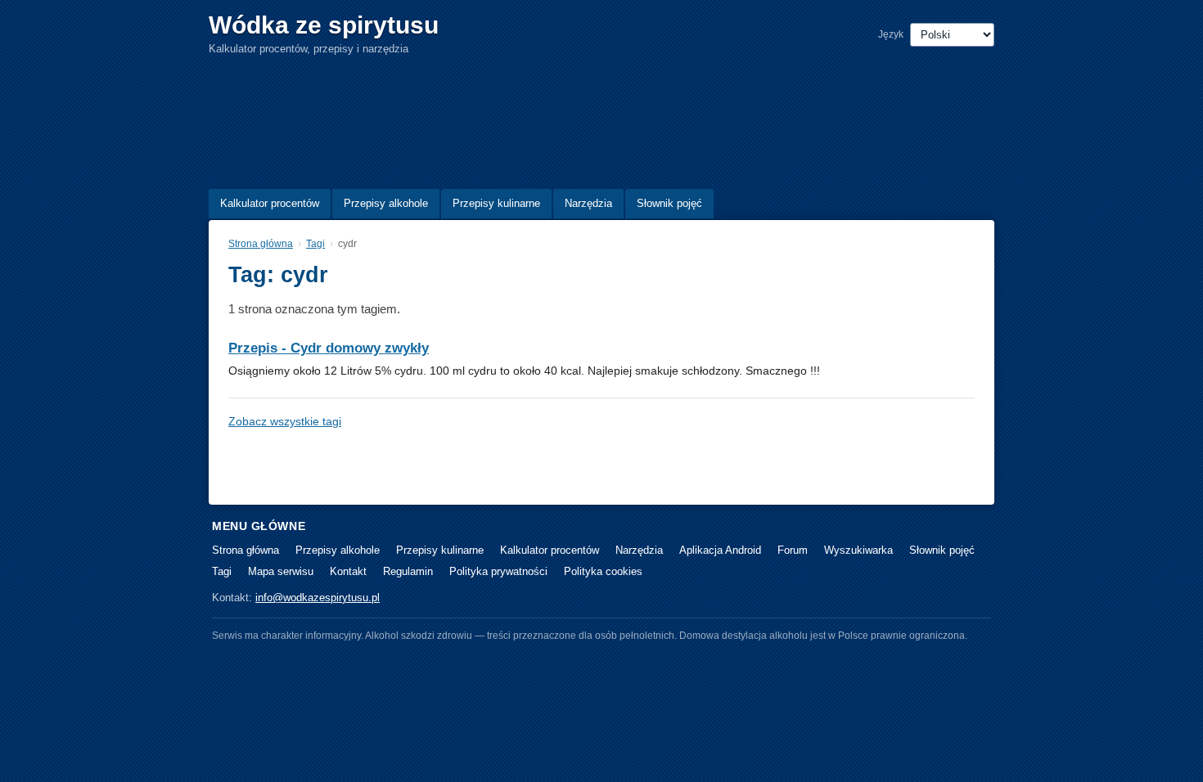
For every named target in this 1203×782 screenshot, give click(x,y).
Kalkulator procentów (269, 203)
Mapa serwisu (280, 571)
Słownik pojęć (669, 203)
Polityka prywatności (498, 571)
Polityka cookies (603, 571)
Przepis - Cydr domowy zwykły (328, 348)
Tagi (315, 243)
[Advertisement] (595, 118)
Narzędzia (588, 203)
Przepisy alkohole (386, 203)
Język (890, 34)
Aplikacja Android (720, 550)
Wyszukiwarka (858, 550)
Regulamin (408, 571)
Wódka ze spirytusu (324, 24)
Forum (792, 550)
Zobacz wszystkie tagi (284, 421)
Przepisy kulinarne (496, 203)
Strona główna (260, 243)
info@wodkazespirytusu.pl (317, 597)
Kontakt (348, 571)
